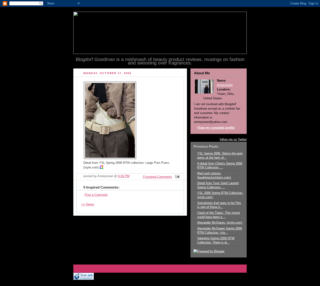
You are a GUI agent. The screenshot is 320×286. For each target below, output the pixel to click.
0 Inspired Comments (157, 177)
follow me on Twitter (233, 139)
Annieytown (225, 85)
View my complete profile (215, 127)
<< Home (87, 204)
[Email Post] (176, 177)
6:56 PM (124, 176)
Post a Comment (96, 195)
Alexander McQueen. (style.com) (220, 222)
